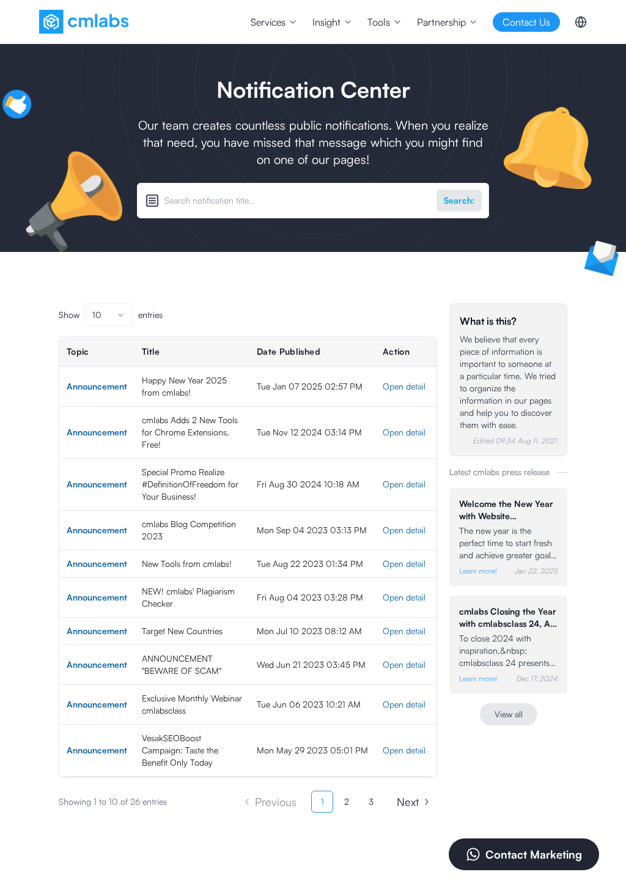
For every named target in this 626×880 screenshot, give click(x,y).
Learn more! (478, 570)
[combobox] (108, 315)
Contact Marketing (533, 854)
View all (509, 714)
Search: (459, 200)
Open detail (404, 386)
